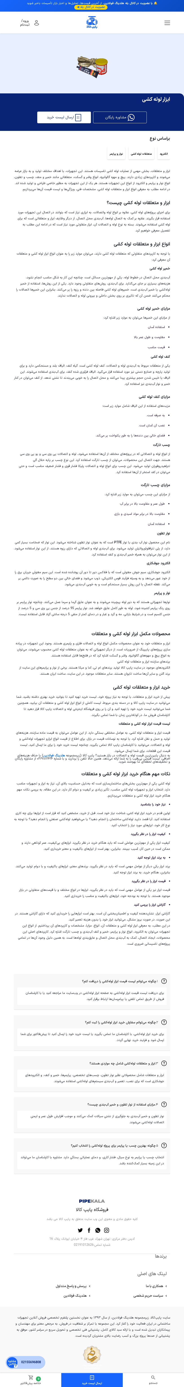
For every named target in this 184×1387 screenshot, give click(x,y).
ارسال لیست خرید (92, 1383)
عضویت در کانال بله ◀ (91, 7)
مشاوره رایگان (116, 117)
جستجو (153, 1383)
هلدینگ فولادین (54, 755)
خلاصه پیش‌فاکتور (30, 1381)
